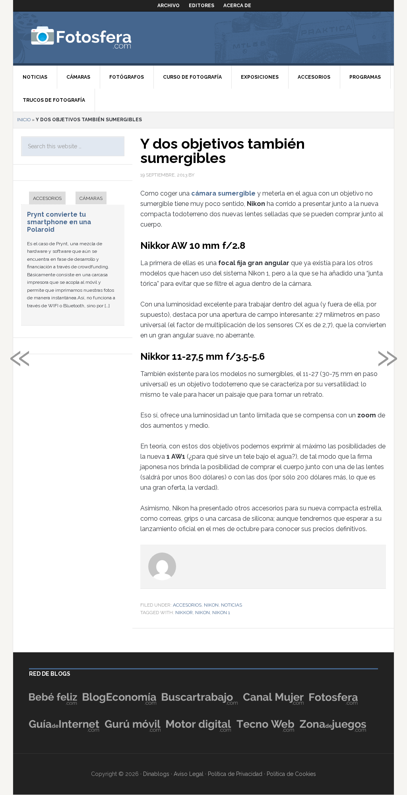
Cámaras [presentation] (91, 198)
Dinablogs (156, 774)
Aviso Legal (189, 774)
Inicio (24, 119)
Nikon (211, 605)
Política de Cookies (291, 774)
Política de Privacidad (235, 774)
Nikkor (184, 612)
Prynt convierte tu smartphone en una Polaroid (59, 222)
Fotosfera (98, 37)
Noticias (231, 605)
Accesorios (187, 605)
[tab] (43, 199)
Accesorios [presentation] (47, 198)
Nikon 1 (221, 612)
